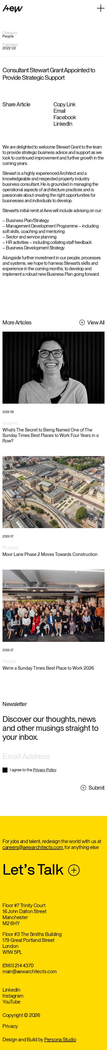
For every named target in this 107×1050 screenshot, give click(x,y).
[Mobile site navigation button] (101, 8)
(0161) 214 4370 (18, 966)
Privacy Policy (44, 770)
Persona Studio (60, 1040)
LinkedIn (63, 123)
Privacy (10, 1026)
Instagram (12, 996)
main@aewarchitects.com (29, 971)
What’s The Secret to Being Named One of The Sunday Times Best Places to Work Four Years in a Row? (50, 435)
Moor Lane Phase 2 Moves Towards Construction (50, 554)
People (9, 661)
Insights (10, 423)
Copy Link (65, 104)
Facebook (65, 117)
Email (59, 111)
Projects (10, 547)
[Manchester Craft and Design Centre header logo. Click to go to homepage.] (12, 8)
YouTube (11, 1002)
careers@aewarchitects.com (32, 847)
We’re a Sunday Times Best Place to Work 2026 (48, 668)
